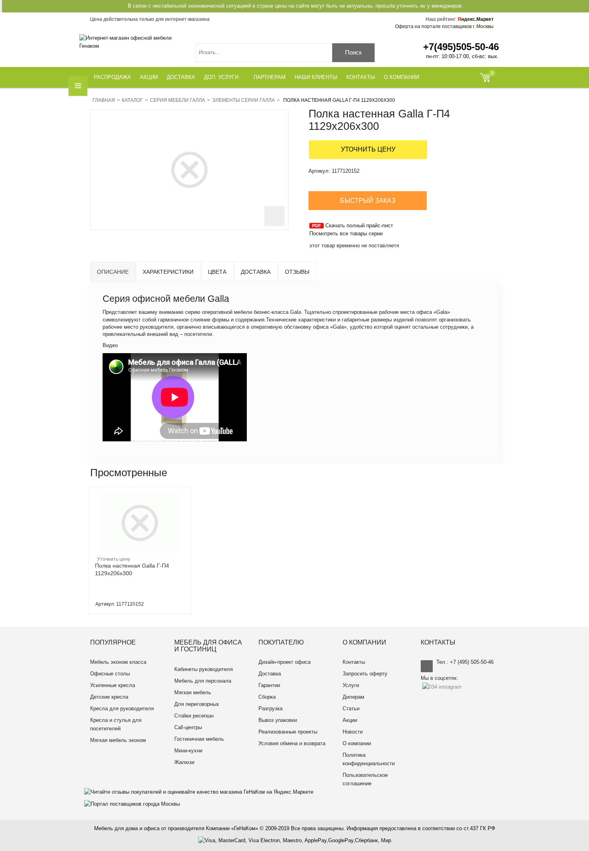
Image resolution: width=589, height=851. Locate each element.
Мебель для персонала (202, 681)
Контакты (354, 662)
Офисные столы (110, 674)
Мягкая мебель (192, 692)
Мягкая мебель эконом (118, 740)
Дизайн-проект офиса (284, 662)
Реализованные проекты (287, 732)
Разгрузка (270, 708)
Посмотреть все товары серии (346, 233)
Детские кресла (109, 697)
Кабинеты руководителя (203, 669)
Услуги (351, 685)
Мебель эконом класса (118, 662)
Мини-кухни (188, 751)
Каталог (132, 100)
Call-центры (188, 727)
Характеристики (168, 272)
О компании (357, 743)
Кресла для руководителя (122, 708)
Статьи (351, 708)
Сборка (267, 697)
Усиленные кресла (112, 685)
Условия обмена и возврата (291, 743)
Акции (350, 720)
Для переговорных (196, 704)
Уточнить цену (368, 149)
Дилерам (353, 697)
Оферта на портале (444, 26)
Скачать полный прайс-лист (359, 225)
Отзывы (297, 272)
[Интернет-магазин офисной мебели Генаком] (131, 42)
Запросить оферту (365, 674)
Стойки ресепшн (194, 716)
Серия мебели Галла (177, 100)
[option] (140, 550)
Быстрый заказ (367, 200)
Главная (104, 100)
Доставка (255, 272)
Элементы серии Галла (243, 100)
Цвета (217, 272)
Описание (113, 272)
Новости (353, 732)
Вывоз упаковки (277, 720)
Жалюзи (184, 762)
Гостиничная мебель (199, 739)
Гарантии (269, 685)
